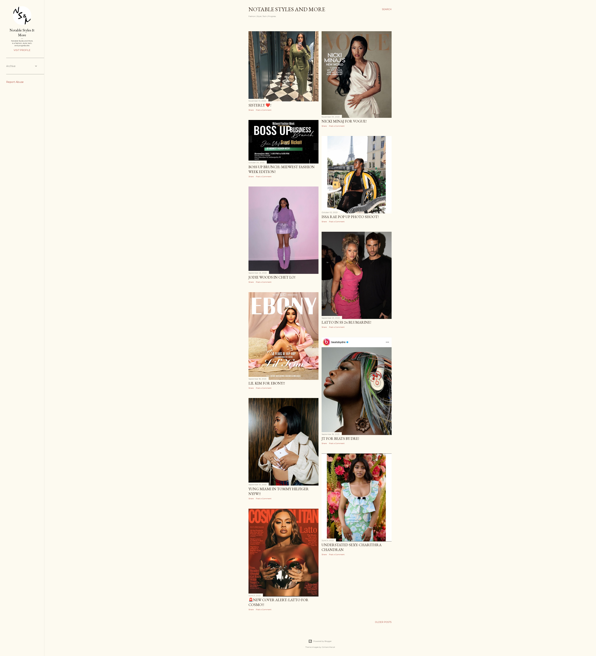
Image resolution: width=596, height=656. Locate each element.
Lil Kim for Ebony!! (266, 383)
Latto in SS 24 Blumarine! (346, 322)
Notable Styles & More (22, 32)
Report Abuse (15, 82)
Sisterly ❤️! (259, 105)
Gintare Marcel (328, 647)
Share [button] (251, 110)
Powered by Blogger (322, 641)
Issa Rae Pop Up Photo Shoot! (350, 216)
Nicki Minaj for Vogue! (344, 121)
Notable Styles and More (286, 9)
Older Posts (383, 622)
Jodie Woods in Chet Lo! (271, 277)
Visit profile (22, 50)
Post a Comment (263, 110)
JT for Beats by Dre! (340, 438)
